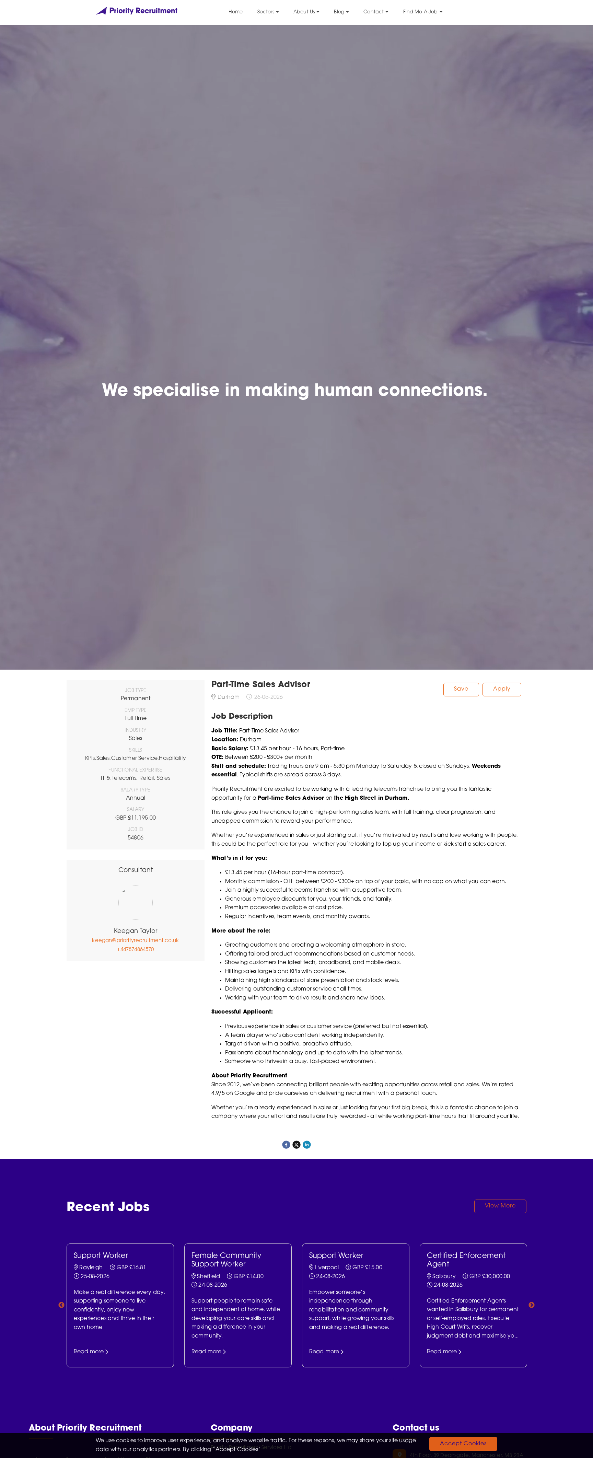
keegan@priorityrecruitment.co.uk (135, 941)
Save (461, 689)
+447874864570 (135, 949)
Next (531, 1305)
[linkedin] (307, 1145)
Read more (89, 1351)
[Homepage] (137, 13)
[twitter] (296, 1145)
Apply (502, 689)
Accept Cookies (463, 1444)
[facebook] (286, 1145)
